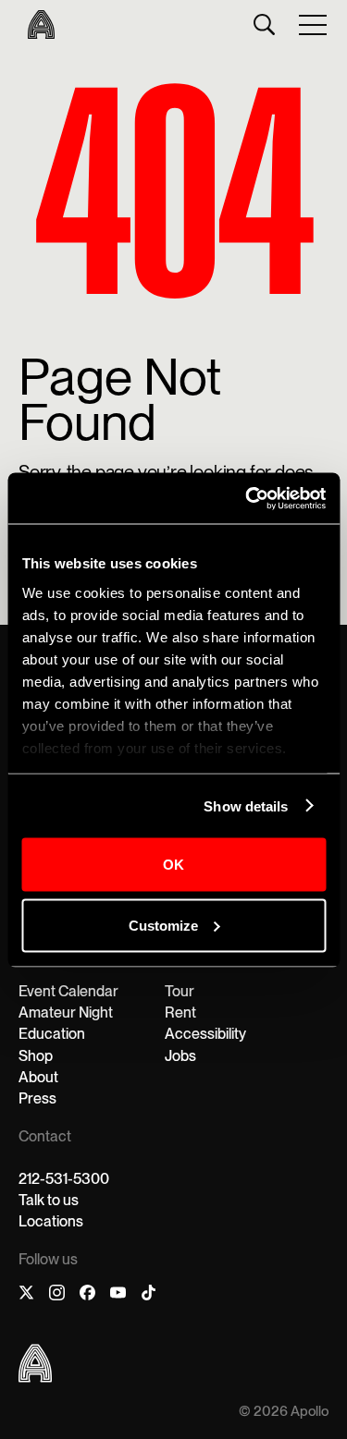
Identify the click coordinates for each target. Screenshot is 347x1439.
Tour (179, 991)
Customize (163, 925)
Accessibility (205, 1034)
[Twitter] (26, 1296)
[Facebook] (87, 1296)
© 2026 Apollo (283, 1412)
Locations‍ (51, 1221)
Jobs (180, 1056)
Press (37, 1098)
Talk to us (49, 1200)
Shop (36, 1056)
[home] (37, 24)
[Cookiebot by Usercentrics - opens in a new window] (247, 498)
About (38, 1077)
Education (52, 1034)
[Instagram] (57, 1296)
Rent (180, 1012)
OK (173, 864)
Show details (246, 805)
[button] (313, 24)
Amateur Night (66, 1012)
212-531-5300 (64, 1179)
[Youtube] (118, 1296)
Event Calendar (68, 991)
